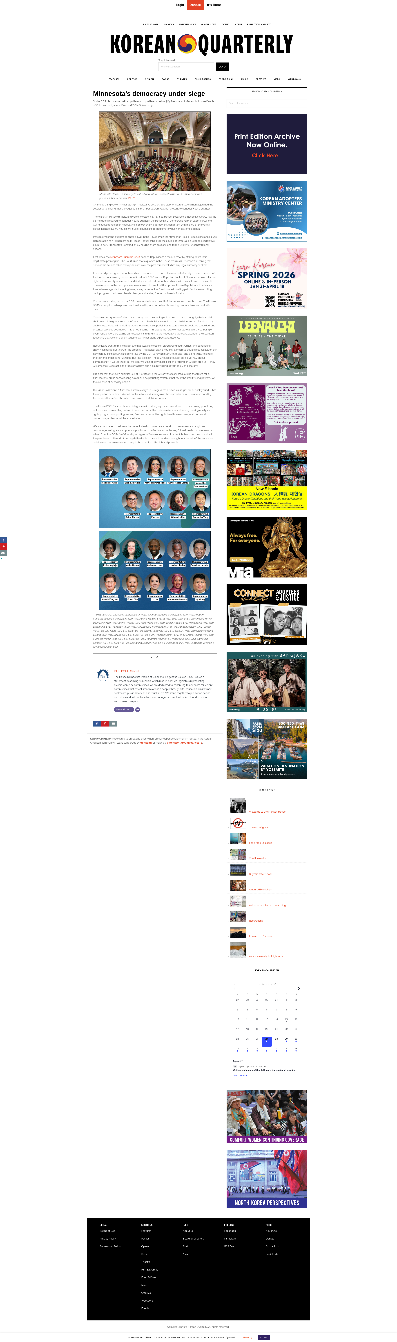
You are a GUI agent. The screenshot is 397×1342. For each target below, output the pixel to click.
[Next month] (299, 988)
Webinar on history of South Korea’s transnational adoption (264, 1070)
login (180, 5)
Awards (187, 1254)
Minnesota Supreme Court (125, 257)
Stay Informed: (166, 60)
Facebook (230, 1230)
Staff (185, 1246)
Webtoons (147, 1300)
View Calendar (240, 1075)
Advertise (271, 1230)
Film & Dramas (149, 1269)
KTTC (131, 198)
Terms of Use (107, 1230)
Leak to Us (272, 1254)
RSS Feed (229, 1246)
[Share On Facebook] (97, 724)
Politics (145, 1238)
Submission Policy (110, 1246)
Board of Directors (193, 1238)
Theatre (145, 1261)
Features (146, 1230)
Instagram (230, 1238)
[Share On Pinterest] (105, 724)
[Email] (137, 709)
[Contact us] (113, 724)
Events (145, 1308)
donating (146, 742)
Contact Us (272, 1246)
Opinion (145, 1246)
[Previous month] (234, 988)
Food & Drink (148, 1277)
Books (145, 1254)
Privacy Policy (108, 1238)
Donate (195, 5)
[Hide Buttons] (1, 558)
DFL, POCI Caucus (126, 671)
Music (144, 1285)
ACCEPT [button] (264, 1337)
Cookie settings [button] (246, 1337)
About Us (188, 1230)
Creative (146, 1292)
